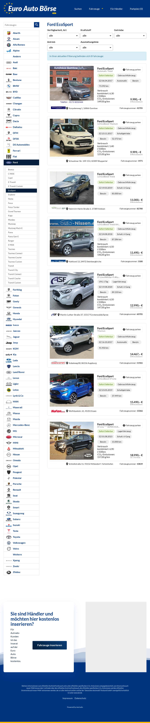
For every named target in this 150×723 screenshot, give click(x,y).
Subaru (16, 519)
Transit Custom (14, 283)
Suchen (78, 8)
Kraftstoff (86, 30)
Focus (10, 203)
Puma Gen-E (13, 236)
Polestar (17, 478)
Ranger (11, 241)
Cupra (15, 115)
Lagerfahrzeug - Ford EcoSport (96, 294)
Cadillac (16, 97)
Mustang (12, 224)
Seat (15, 495)
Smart (15, 507)
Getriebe (119, 30)
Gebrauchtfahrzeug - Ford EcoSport (96, 88)
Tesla (15, 530)
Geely (15, 301)
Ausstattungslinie (90, 41)
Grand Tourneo (14, 211)
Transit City (13, 270)
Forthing (17, 289)
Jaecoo (16, 330)
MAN (15, 401)
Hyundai (17, 319)
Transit (11, 266)
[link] (132, 69)
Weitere (17, 554)
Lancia (15, 366)
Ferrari (16, 150)
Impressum (68, 698)
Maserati (17, 407)
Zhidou (16, 572)
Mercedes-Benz (21, 424)
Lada (15, 360)
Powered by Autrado (75, 707)
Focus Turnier (13, 207)
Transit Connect (14, 274)
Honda (16, 313)
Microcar (17, 436)
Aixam (15, 38)
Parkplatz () (136, 8)
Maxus (16, 413)
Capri (10, 178)
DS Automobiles (21, 144)
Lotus (15, 389)
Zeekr (15, 566)
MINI (15, 442)
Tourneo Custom (15, 262)
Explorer (11, 195)
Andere (16, 56)
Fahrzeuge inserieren (49, 641)
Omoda (16, 460)
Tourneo (11, 249)
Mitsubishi (18, 448)
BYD (15, 91)
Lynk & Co (17, 395)
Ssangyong (18, 513)
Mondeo (11, 220)
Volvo (15, 548)
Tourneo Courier (15, 257)
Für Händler (116, 8)
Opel (15, 466)
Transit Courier (14, 278)
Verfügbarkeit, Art (57, 30)
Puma (10, 232)
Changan (17, 103)
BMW (15, 85)
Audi (15, 62)
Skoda (15, 501)
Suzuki (16, 525)
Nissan (16, 454)
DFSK (15, 138)
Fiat (14, 156)
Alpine (16, 50)
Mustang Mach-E (15, 228)
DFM (15, 132)
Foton (15, 295)
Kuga (10, 216)
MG (14, 430)
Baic (14, 68)
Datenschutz (80, 698)
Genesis (16, 307)
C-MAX (11, 174)
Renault (16, 489)
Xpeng (16, 560)
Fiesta (10, 199)
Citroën (16, 109)
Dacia (15, 121)
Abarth (16, 33)
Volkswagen (18, 542)
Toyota (16, 536)
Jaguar (16, 336)
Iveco (15, 325)
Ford (15, 162)
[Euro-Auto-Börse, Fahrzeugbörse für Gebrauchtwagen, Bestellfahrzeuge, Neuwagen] (30, 8)
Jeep (15, 342)
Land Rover (18, 372)
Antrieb (51, 41)
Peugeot (17, 472)
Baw (14, 74)
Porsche (17, 483)
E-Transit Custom (15, 186)
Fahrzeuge (94, 8)
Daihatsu (17, 127)
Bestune (17, 80)
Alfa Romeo (18, 44)
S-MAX (11, 245)
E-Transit (12, 182)
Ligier (15, 383)
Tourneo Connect (15, 253)
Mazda (16, 419)
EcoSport (12, 190)
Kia (14, 354)
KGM (15, 348)
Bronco (11, 170)
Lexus (15, 377)
